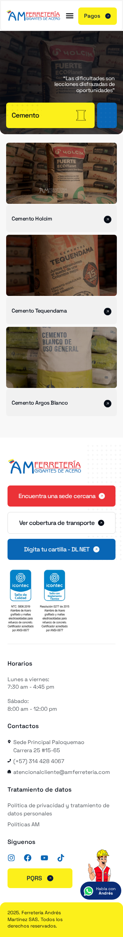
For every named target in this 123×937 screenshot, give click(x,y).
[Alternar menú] (70, 16)
